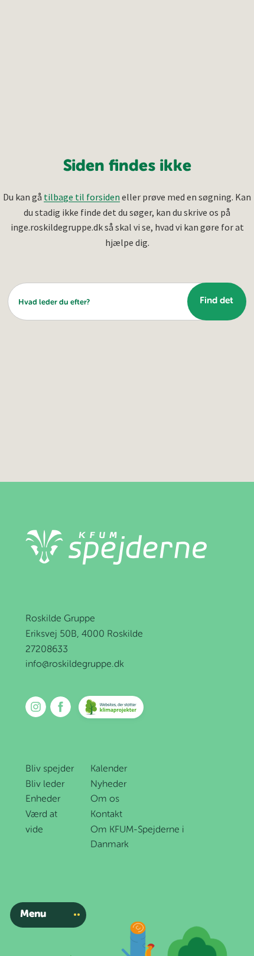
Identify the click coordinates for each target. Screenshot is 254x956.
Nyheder (108, 784)
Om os (104, 799)
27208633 (46, 649)
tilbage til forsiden (82, 197)
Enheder (42, 799)
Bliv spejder (49, 769)
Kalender (108, 769)
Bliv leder (44, 784)
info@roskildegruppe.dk (74, 664)
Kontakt (106, 814)
